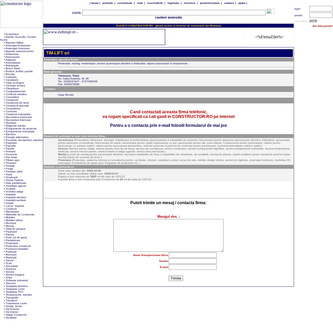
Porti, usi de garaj (16, 237)
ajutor (242, 3)
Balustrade (12, 65)
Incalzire (11, 188)
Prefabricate (13, 240)
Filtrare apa (12, 160)
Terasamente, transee (19, 294)
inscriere (189, 3)
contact (228, 3)
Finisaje (10, 165)
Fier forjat (11, 157)
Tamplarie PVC (14, 291)
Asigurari (10, 59)
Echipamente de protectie (21, 128)
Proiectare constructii (18, 246)
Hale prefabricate (16, 183)
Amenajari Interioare (17, 48)
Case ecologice (15, 82)
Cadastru (11, 77)
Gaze (9, 174)
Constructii (12, 99)
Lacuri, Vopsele (15, 205)
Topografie (12, 297)
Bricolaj (10, 74)
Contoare (11, 111)
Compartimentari (15, 91)
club (139, 3)
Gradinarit (11, 177)
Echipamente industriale (20, 131)
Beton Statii (13, 68)
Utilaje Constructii (16, 314)
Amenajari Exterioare (17, 45)
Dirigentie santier (16, 125)
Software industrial (17, 280)
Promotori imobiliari (17, 248)
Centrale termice (15, 85)
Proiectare (12, 243)
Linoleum (11, 208)
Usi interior (12, 311)
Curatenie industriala (18, 114)
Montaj (10, 225)
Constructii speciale (17, 105)
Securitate (12, 266)
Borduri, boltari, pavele (19, 71)
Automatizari (12, 62)
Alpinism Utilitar (14, 42)
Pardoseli (11, 231)
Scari (9, 263)
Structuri (11, 283)
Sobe (9, 277)
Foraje (9, 168)
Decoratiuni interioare (18, 119)
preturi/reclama (209, 3)
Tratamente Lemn (16, 303)
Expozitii (11, 145)
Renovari (11, 254)
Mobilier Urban (14, 220)
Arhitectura (11, 54)
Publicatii (11, 251)
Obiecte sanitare (15, 228)
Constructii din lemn (17, 102)
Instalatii (11, 194)
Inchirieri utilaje (14, 191)
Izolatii (9, 203)
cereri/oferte (155, 3)
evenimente (125, 3)
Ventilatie (11, 317)
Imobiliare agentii (16, 185)
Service (10, 271)
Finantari (11, 162)
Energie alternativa (17, 137)
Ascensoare (12, 56)
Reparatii (11, 257)
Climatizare (12, 88)
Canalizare (12, 79)
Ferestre (11, 151)
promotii (108, 3)
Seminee (11, 268)
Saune (10, 260)
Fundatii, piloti (14, 171)
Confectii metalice (16, 94)
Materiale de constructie (20, 214)
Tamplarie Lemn (15, 289)
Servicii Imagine (15, 274)
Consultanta (13, 108)
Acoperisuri (12, 34)
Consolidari (12, 97)
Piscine (10, 234)
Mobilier (10, 217)
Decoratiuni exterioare (19, 117)
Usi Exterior (12, 309)
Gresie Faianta (14, 180)
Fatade (10, 148)
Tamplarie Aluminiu (17, 286)
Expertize (11, 142)
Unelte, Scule (14, 306)
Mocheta (11, 223)
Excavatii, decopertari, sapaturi (24, 140)
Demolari (11, 122)
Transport (11, 300)
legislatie (173, 3)
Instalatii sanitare (16, 200)
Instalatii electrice (16, 197)
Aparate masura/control (19, 51)
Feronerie (11, 154)
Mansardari (12, 211)
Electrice (11, 134)
